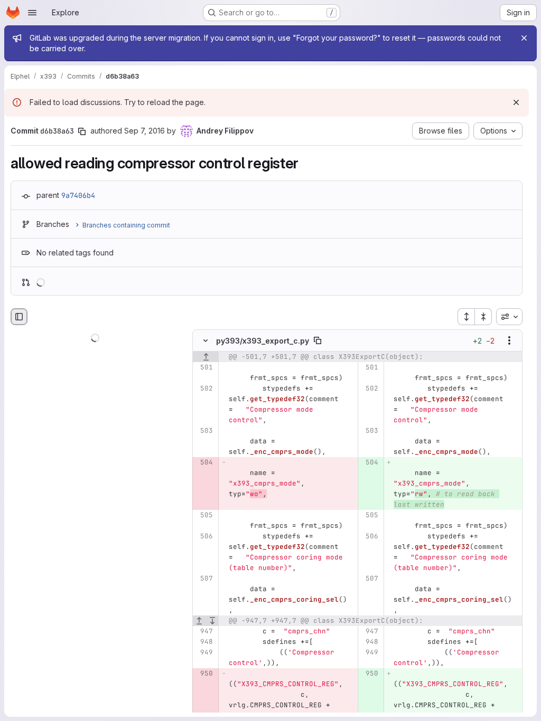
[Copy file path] (317, 341)
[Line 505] (204, 515)
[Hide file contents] (205, 341)
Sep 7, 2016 (144, 130)
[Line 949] (204, 653)
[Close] (524, 38)
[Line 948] (204, 642)
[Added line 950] (369, 674)
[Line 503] (204, 431)
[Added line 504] (369, 463)
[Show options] (509, 341)
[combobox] (509, 316)
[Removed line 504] (204, 463)
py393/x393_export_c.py (262, 340)
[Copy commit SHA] (82, 131)
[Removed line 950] (204, 674)
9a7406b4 (78, 195)
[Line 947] (204, 632)
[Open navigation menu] (32, 12)
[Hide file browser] (19, 316)
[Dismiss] (516, 102)
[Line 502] (204, 389)
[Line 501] (204, 368)
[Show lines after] (212, 621)
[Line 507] (204, 579)
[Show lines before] (206, 357)
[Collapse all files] (483, 316)
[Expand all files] (466, 316)
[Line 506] (204, 537)
